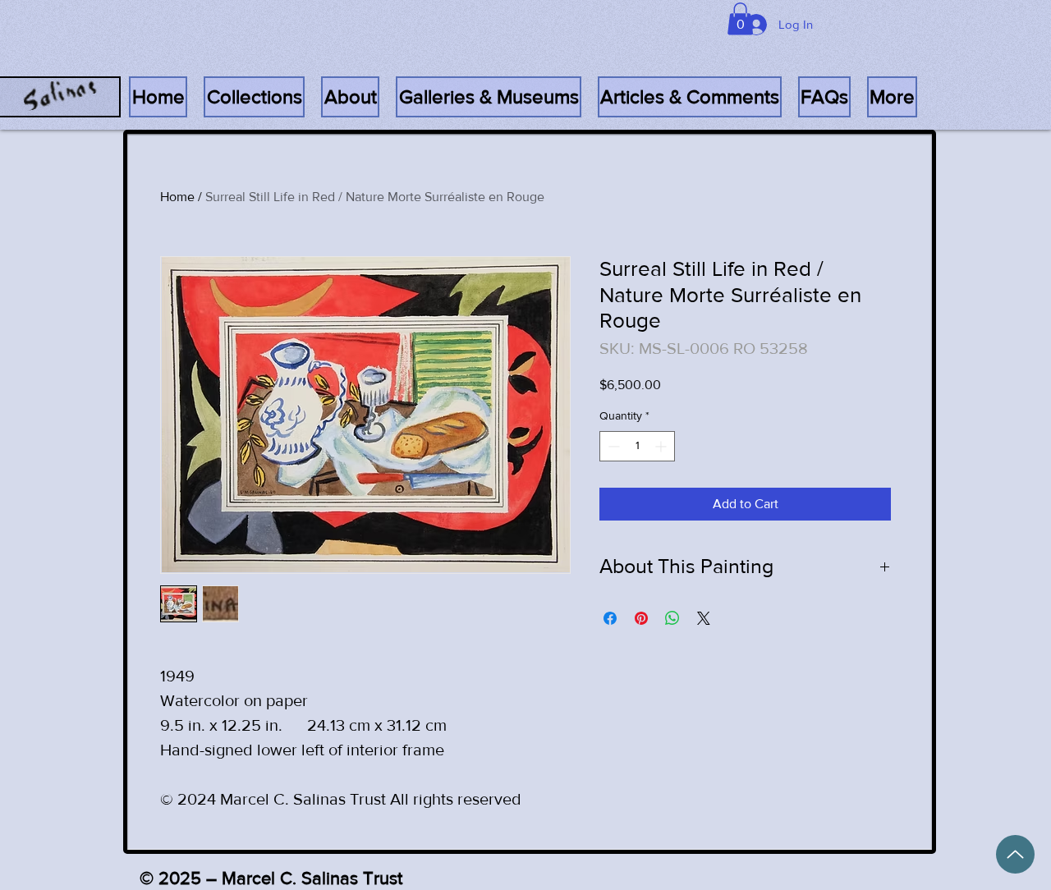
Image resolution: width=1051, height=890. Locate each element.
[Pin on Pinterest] (641, 618)
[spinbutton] (637, 446)
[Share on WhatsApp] (672, 618)
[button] (824, 96)
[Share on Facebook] (610, 618)
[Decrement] (612, 446)
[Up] (1015, 854)
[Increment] (662, 446)
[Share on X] (704, 618)
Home (177, 197)
